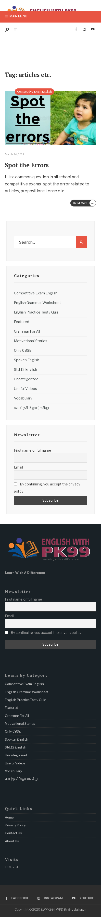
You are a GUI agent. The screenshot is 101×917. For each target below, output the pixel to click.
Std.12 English (25, 369)
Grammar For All (27, 331)
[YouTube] (92, 29)
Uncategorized (26, 379)
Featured (21, 322)
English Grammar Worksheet (37, 303)
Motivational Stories (30, 341)
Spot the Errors (27, 165)
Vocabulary (23, 398)
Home (9, 817)
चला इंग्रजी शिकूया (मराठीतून (31, 408)
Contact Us (13, 833)
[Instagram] (84, 29)
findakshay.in (77, 909)
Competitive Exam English (34, 91)
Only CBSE (22, 350)
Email (18, 467)
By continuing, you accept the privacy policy (47, 487)
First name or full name (32, 450)
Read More (83, 202)
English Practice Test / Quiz (36, 312)
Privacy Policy (15, 825)
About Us (12, 841)
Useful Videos (25, 388)
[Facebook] (76, 29)
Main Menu (18, 16)
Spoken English (26, 360)
